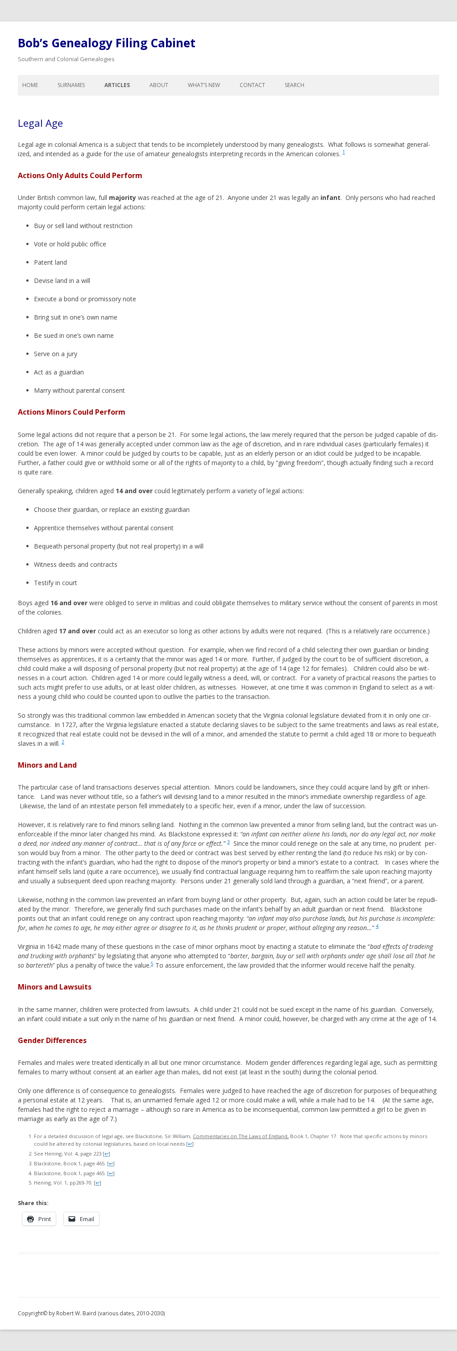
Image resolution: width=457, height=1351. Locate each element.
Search (294, 85)
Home (30, 85)
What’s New (204, 85)
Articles (117, 85)
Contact (252, 85)
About (159, 85)
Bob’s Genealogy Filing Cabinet (106, 43)
